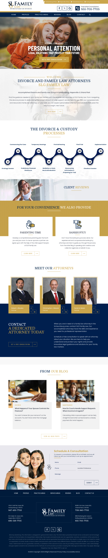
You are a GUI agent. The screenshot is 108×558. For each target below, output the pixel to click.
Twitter (64, 8)
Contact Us (89, 493)
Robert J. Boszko (17, 309)
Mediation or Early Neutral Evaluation (49, 169)
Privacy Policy (61, 552)
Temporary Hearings (38, 144)
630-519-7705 (15, 521)
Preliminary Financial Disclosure (28, 169)
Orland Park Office (78, 2)
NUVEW (30, 552)
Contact (81, 15)
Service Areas (55, 493)
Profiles (25, 15)
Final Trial (79, 144)
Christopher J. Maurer (51, 309)
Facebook (59, 8)
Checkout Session (90, 168)
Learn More (28, 253)
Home (13, 15)
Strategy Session (8, 168)
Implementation (100, 144)
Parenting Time (30, 232)
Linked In (34, 311)
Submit (89, 483)
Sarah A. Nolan (79, 309)
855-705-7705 (90, 9)
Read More (52, 112)
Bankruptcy (77, 232)
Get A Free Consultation (52, 59)
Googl (70, 8)
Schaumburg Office (51, 2)
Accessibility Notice (73, 552)
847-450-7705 (15, 510)
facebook (31, 308)
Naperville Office (64, 2)
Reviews (57, 15)
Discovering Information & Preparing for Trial (69, 170)
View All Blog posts (51, 436)
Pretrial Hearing (59, 144)
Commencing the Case (18, 144)
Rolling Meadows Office (93, 2)
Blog (69, 15)
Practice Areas (41, 15)
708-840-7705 (82, 510)
